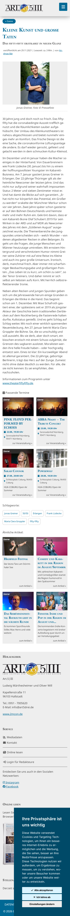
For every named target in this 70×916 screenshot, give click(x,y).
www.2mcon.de (13, 714)
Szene (10, 21)
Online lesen (14, 752)
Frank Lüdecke (54, 513)
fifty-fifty (34, 521)
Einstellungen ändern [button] (42, 904)
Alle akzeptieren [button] (43, 890)
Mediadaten (14, 737)
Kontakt (11, 742)
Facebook (12, 786)
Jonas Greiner (11, 513)
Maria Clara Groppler (14, 521)
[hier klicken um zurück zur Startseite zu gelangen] (24, 8)
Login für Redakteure (20, 762)
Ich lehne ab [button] (43, 897)
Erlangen (37, 513)
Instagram (12, 782)
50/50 (25, 513)
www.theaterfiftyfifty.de (18, 383)
